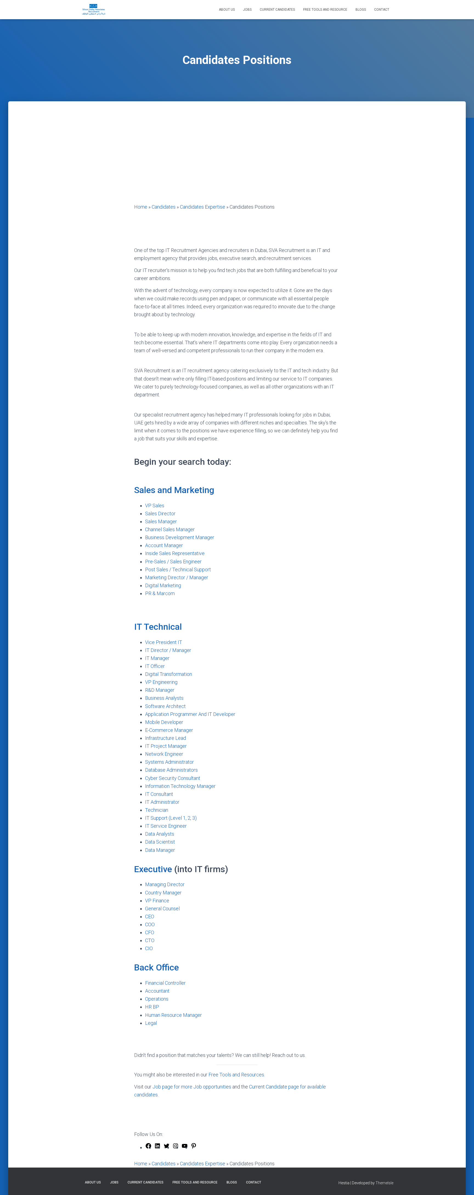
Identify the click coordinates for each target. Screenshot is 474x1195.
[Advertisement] (237, 161)
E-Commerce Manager (169, 730)
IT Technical (158, 627)
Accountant (157, 991)
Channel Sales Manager (170, 529)
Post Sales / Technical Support (178, 569)
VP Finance (157, 900)
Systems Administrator (169, 762)
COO (150, 924)
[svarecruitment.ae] (94, 9)
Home (140, 207)
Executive (153, 869)
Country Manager (164, 892)
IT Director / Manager (168, 650)
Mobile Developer (164, 722)
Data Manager (160, 850)
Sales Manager (161, 521)
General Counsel (163, 908)
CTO (150, 940)
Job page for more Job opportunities (192, 1087)
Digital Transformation (168, 674)
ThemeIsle (384, 1183)
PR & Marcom (160, 593)
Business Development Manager (179, 537)
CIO (149, 948)
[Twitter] (166, 1147)
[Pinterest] (193, 1147)
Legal (151, 1023)
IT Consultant (159, 794)
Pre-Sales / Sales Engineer (173, 561)
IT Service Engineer (166, 826)
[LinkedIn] (157, 1147)
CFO (150, 932)
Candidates (164, 207)
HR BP (152, 1007)
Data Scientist (160, 842)
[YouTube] (184, 1147)
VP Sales (154, 505)
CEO (150, 916)
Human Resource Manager (173, 1015)
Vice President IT (163, 642)
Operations (156, 999)
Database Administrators (171, 770)
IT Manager (157, 658)
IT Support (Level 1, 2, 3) (171, 818)
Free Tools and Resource (325, 10)
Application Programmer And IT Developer (190, 714)
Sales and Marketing (174, 490)
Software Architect (165, 706)
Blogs (361, 10)
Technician (156, 810)
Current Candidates (277, 10)
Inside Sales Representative (175, 553)
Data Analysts (159, 834)
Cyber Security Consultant (173, 778)
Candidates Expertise (202, 207)
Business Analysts (164, 698)
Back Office (156, 967)
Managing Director (165, 884)
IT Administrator (162, 802)
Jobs (247, 10)
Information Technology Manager (180, 786)
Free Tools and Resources (236, 1075)
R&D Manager (159, 690)
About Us (227, 10)
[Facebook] (148, 1147)
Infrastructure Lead (165, 738)
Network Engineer (164, 754)
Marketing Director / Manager (176, 577)
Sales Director (160, 513)
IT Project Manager (166, 746)
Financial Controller (165, 983)
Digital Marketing (163, 585)
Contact (381, 10)
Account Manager (164, 545)
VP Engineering (161, 682)
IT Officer (155, 666)
